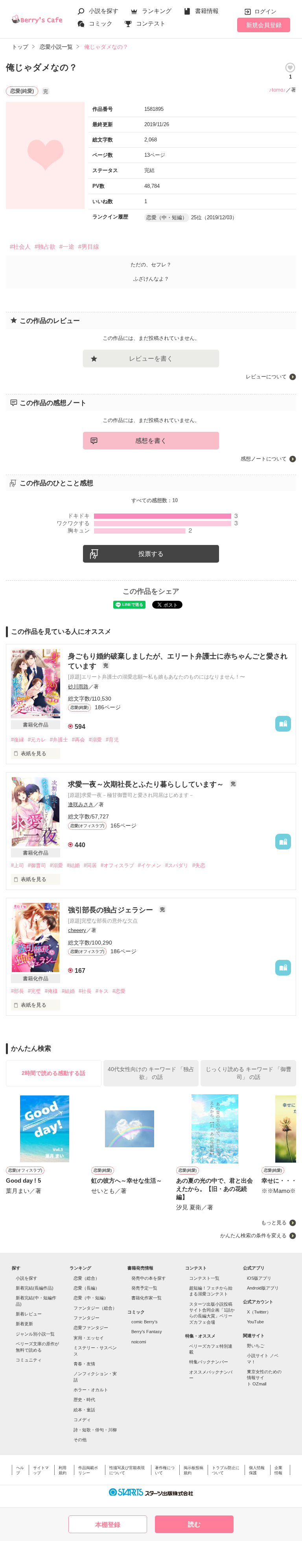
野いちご (255, 1345)
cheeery (77, 930)
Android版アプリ (263, 1288)
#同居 (90, 865)
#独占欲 (45, 246)
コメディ (82, 1419)
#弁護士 (59, 740)
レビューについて (266, 377)
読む (194, 1524)
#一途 (66, 246)
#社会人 (20, 246)
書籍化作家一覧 (146, 1297)
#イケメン (149, 865)
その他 (80, 1439)
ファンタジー (86, 1317)
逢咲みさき (81, 804)
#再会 (78, 740)
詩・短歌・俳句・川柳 (95, 1429)
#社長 (85, 991)
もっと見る (274, 1222)
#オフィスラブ (117, 865)
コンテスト (151, 23)
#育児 (112, 740)
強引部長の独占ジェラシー (111, 910)
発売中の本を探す (148, 1278)
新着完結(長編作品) (34, 1288)
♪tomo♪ (277, 90)
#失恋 (198, 865)
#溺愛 (95, 740)
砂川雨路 (78, 687)
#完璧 (34, 991)
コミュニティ (29, 1360)
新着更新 (24, 1323)
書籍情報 (207, 10)
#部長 (17, 991)
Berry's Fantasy (146, 1331)
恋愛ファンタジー (91, 1327)
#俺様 (51, 991)
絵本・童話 (84, 1409)
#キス (102, 991)
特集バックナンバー (208, 1361)
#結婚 (73, 865)
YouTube (255, 1321)
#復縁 (17, 740)
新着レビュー (29, 1314)
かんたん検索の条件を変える (253, 1235)
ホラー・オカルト (91, 1389)
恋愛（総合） (86, 1278)
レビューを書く (151, 358)
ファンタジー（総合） (95, 1308)
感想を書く (151, 440)
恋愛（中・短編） (91, 1297)
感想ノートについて (264, 459)
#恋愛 (118, 991)
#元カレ (37, 740)
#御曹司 (37, 865)
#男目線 (88, 246)
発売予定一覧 (144, 1288)
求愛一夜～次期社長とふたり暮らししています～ (147, 784)
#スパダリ (176, 865)
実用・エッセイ (89, 1338)
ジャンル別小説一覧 (35, 1334)
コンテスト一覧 (204, 1278)
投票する (151, 553)
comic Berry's (144, 1321)
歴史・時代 (84, 1399)
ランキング (156, 10)
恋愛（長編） (86, 1288)
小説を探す (103, 10)
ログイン (265, 11)
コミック (100, 23)
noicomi (138, 1341)
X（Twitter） (259, 1312)
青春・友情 (84, 1363)
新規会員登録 (264, 25)
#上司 (17, 865)
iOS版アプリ (259, 1278)
